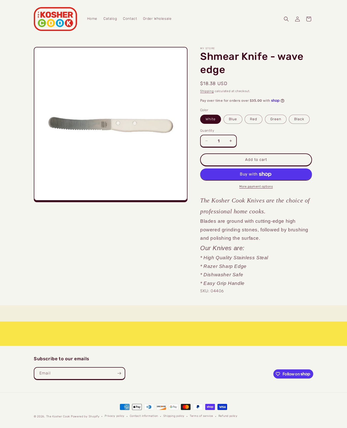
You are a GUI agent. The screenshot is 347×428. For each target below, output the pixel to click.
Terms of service (201, 416)
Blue (233, 119)
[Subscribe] (119, 373)
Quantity (207, 130)
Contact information (144, 416)
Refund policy (228, 416)
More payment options (256, 186)
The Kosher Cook (58, 416)
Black (299, 119)
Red (253, 119)
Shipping (207, 91)
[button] (286, 19)
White (211, 119)
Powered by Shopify (85, 416)
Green (275, 119)
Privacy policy (114, 416)
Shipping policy (174, 416)
